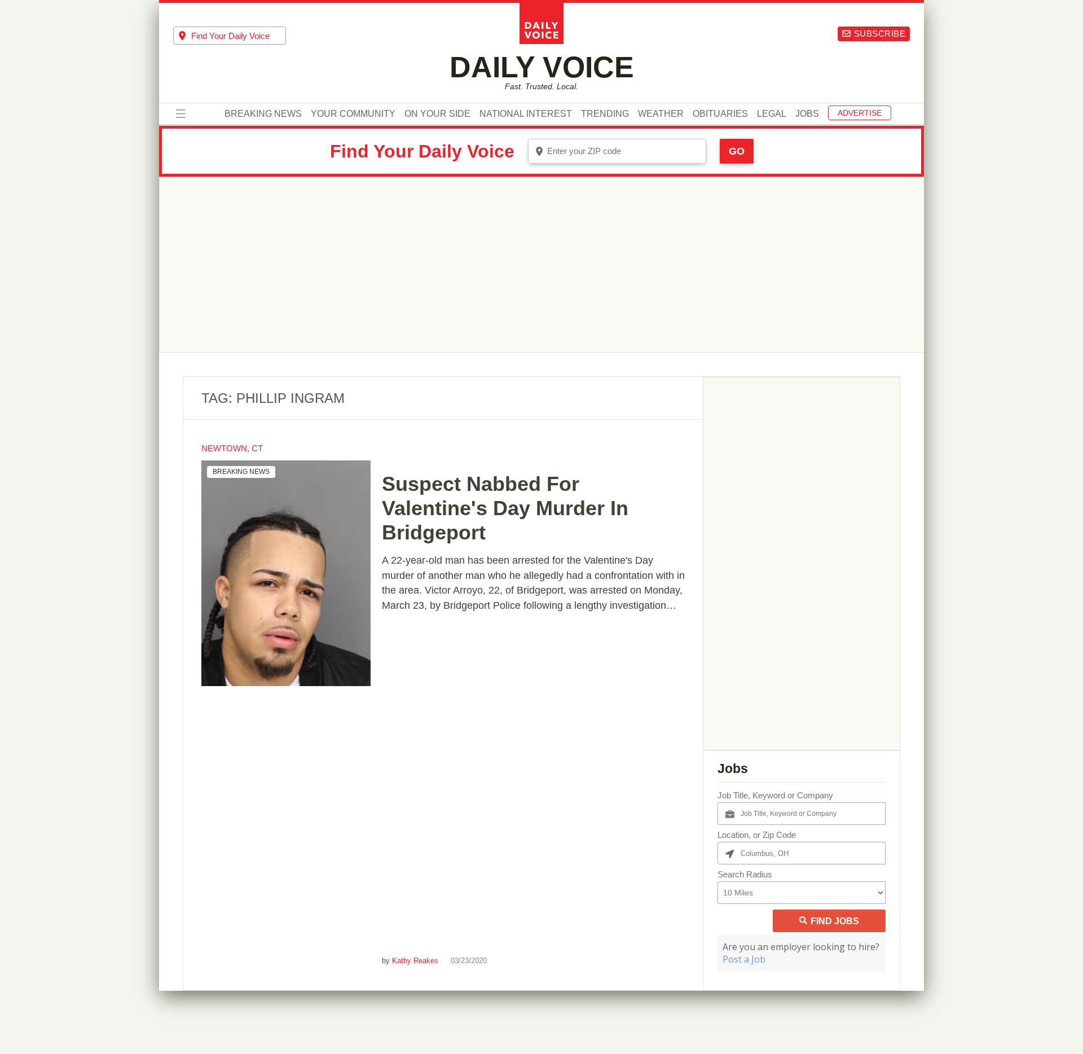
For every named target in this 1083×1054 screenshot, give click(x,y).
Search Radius (744, 874)
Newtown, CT (232, 448)
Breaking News (263, 114)
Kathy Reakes (415, 960)
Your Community (353, 114)
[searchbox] (238, 36)
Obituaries (720, 114)
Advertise (860, 113)
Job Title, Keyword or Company (775, 795)
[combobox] (229, 36)
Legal (771, 114)
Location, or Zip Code (756, 835)
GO (737, 151)
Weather (661, 114)
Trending (605, 114)
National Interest (525, 114)
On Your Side (437, 114)
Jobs (807, 114)
